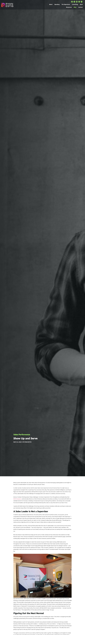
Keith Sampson (17, 499)
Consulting (75, 4)
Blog (75, 7)
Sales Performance (21, 434)
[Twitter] (74, 2)
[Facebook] (72, 2)
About (50, 4)
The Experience (65, 4)
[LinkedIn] (79, 2)
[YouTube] (77, 2)
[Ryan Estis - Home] (7, 5)
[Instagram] (81, 2)
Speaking (57, 4)
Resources (69, 7)
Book (81, 4)
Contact (80, 7)
